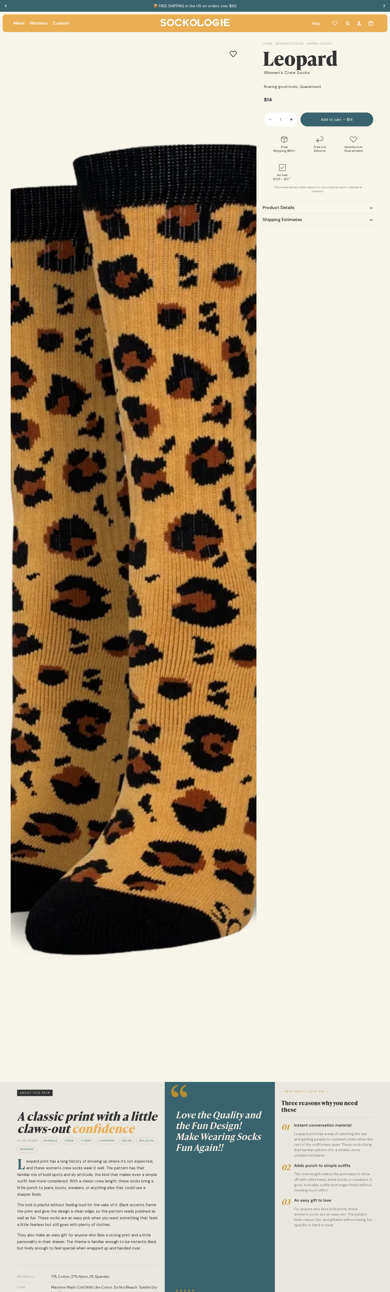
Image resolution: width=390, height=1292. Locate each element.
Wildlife (146, 1140)
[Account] (359, 23)
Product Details (278, 208)
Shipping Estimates (282, 220)
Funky (86, 1140)
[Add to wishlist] (233, 54)
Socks (127, 1140)
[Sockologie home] (195, 23)
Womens (27, 1149)
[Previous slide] (6, 6)
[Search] (348, 23)
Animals (50, 1140)
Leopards (107, 1140)
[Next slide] (384, 6)
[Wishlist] (335, 23)
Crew (69, 1140)
